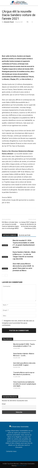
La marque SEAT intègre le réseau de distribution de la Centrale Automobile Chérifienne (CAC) (27, 225)
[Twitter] (8, 26)
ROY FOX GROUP (21, 465)
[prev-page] (3, 275)
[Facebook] (4, 26)
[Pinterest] (13, 26)
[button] (3, 2)
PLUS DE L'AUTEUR (24, 235)
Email (4, 404)
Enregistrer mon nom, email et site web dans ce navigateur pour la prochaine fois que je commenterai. (18, 323)
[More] (22, 26)
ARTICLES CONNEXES (9, 235)
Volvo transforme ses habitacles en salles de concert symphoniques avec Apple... (24, 384)
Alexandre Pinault (9, 22)
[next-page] (6, 275)
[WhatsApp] (17, 26)
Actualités (5, 245)
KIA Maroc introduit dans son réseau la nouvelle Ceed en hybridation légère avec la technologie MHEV (10, 225)
